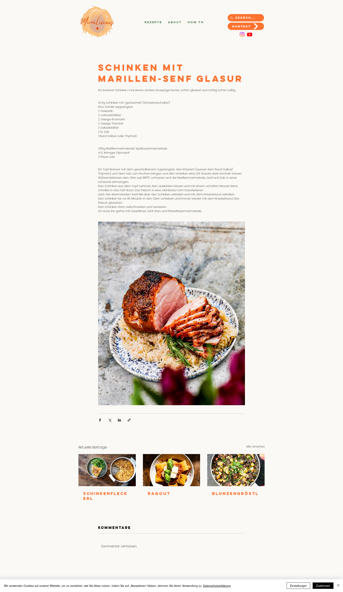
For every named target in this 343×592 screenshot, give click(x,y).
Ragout (159, 493)
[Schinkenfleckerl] (107, 470)
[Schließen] (338, 585)
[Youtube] (250, 34)
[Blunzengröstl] (236, 470)
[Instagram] (242, 34)
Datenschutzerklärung (217, 586)
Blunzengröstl (235, 493)
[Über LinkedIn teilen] (119, 420)
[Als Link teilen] (129, 420)
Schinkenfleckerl (105, 496)
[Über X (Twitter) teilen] (110, 420)
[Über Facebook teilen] (100, 420)
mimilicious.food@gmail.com (174, 574)
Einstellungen (298, 586)
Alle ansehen (255, 446)
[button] (153, 22)
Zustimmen (323, 586)
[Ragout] (171, 470)
